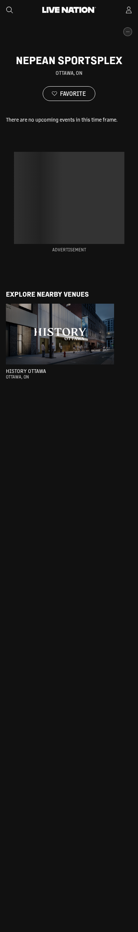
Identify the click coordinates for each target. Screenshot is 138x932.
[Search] (9, 10)
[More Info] (127, 31)
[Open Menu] (129, 10)
